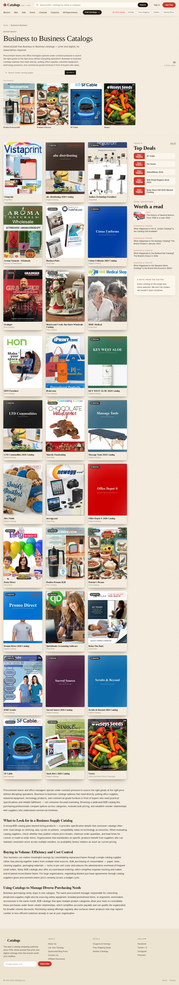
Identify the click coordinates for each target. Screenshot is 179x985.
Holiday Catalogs (100, 951)
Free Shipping (143, 12)
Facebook (142, 944)
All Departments (70, 12)
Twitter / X (142, 947)
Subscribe (44, 964)
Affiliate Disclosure (56, 959)
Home (32, 12)
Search (143, 5)
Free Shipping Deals (102, 947)
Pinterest (142, 955)
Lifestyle (43, 12)
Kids (24, 12)
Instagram (142, 951)
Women (6, 12)
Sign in (157, 5)
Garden (156, 12)
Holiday (131, 12)
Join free (169, 5)
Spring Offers (168, 12)
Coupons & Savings (101, 944)
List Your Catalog (55, 947)
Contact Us (53, 955)
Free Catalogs (91, 12)
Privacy (173, 980)
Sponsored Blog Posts (58, 951)
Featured (55, 12)
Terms (164, 980)
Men (16, 12)
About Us (52, 944)
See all (173, 143)
